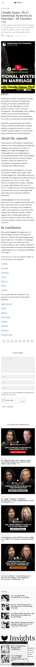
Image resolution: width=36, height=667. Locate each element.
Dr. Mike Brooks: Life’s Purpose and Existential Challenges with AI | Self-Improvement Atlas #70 (15, 462)
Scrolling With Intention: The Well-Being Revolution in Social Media (23, 615)
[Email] (32, 341)
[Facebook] (3, 341)
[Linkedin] (20, 341)
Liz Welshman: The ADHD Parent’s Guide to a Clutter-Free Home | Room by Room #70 (17, 539)
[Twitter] (11, 341)
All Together (5, 8)
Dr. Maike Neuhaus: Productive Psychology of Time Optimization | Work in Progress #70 (17, 500)
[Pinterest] (15, 341)
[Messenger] (7, 341)
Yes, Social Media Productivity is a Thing (20, 596)
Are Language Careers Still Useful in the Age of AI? (19, 658)
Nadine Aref (9, 36)
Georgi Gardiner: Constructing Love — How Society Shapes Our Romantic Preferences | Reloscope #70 (17, 577)
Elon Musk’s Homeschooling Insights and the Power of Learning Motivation (22, 624)
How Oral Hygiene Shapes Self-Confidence (18, 647)
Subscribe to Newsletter (22, 664)
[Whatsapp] (24, 341)
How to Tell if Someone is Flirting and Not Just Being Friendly (21, 606)
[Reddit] (28, 341)
